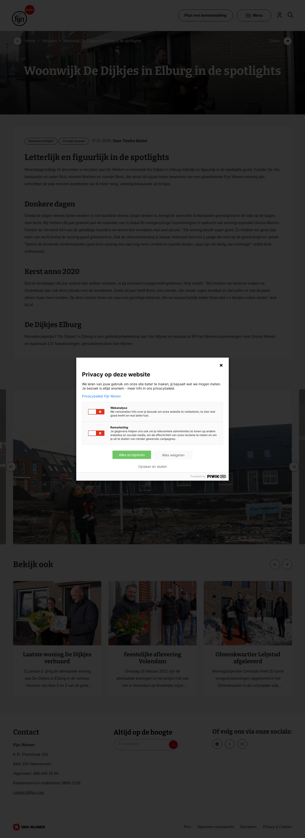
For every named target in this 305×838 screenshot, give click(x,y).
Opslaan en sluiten (152, 466)
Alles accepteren (132, 455)
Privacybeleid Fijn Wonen (101, 396)
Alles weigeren (173, 455)
